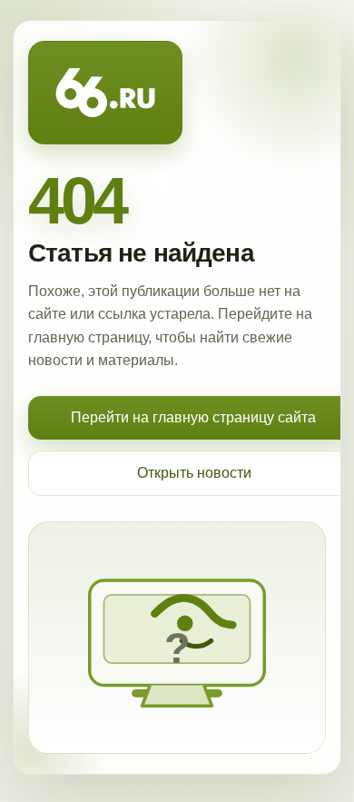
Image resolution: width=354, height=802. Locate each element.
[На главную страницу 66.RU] (105, 92)
